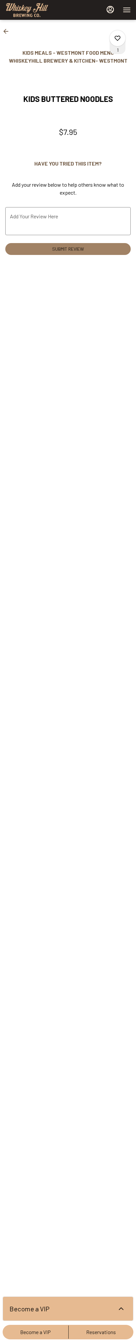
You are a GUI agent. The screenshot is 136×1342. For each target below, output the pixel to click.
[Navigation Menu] (126, 10)
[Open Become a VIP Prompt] (121, 1309)
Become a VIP (35, 1332)
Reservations (101, 1332)
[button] (8, 31)
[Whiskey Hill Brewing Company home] (35, 10)
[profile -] (110, 10)
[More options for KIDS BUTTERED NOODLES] (117, 38)
